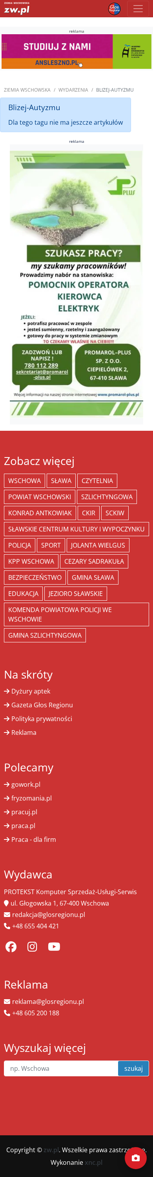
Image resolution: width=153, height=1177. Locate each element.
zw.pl (51, 1150)
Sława (61, 480)
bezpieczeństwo (35, 577)
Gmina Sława (93, 577)
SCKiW (115, 513)
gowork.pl (25, 784)
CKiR (88, 513)
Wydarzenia (73, 90)
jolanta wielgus (98, 545)
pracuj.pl (24, 812)
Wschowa (24, 480)
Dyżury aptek (30, 691)
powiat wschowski (39, 497)
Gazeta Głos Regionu (42, 705)
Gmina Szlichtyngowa (45, 635)
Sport (51, 545)
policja (19, 545)
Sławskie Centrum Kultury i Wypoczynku (76, 529)
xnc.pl (93, 1162)
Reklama (23, 732)
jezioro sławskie (76, 593)
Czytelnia (97, 480)
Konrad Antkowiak (40, 513)
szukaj (133, 1068)
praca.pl (23, 825)
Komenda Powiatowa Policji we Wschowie (60, 614)
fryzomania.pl (31, 798)
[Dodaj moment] (136, 1158)
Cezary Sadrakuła (94, 561)
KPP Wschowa (31, 561)
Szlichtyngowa (107, 497)
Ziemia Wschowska (27, 90)
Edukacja (23, 593)
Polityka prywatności (41, 718)
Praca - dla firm (33, 839)
